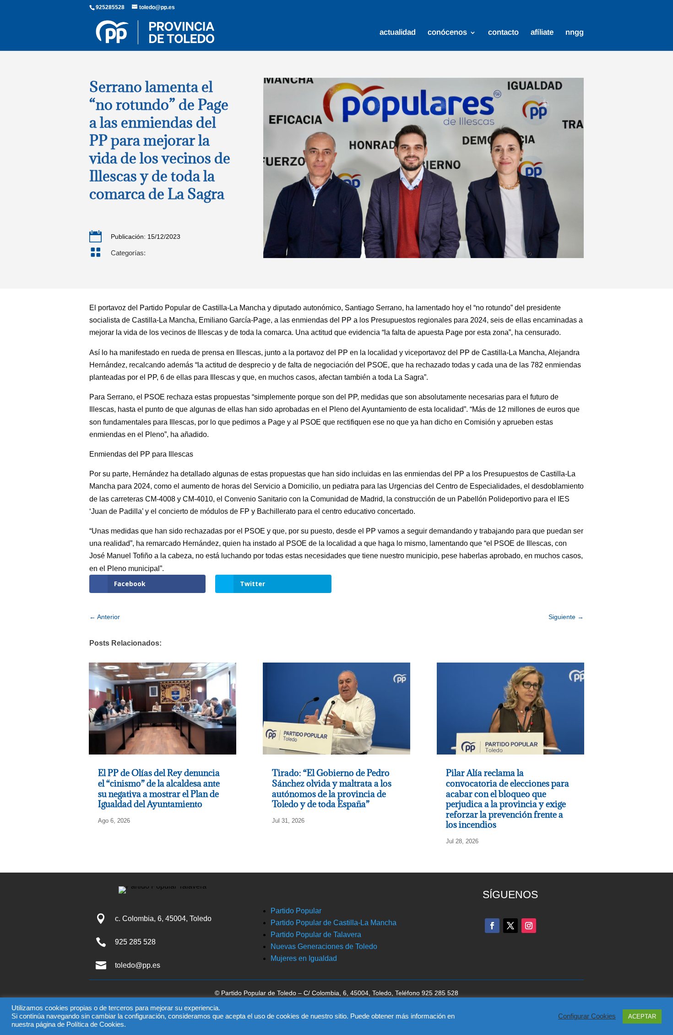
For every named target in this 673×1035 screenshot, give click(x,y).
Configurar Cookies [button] (587, 1016)
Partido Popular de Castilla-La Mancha (333, 923)
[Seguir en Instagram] (528, 925)
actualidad (398, 33)
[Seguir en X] (510, 925)
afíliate (542, 33)
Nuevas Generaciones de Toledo (324, 946)
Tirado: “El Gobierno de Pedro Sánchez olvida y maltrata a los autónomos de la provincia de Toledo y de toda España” (331, 788)
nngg (574, 33)
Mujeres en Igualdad (304, 958)
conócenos (447, 33)
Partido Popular (296, 911)
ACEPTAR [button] (642, 1016)
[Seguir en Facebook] (492, 925)
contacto (503, 33)
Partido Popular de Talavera (316, 934)
